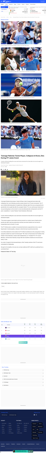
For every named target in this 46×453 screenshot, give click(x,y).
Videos (23, 4)
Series (10, 423)
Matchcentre (19, 432)
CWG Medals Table (12, 414)
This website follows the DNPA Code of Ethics (13, 448)
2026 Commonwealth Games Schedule (10, 379)
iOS (7, 294)
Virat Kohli (5, 376)
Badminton (40, 426)
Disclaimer (18, 444)
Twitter (15, 292)
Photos (19, 4)
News (6, 4)
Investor (23, 444)
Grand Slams (32, 4)
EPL (2, 11)
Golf (33, 429)
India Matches (4, 9)
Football (11, 291)
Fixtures (3, 425)
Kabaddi (34, 432)
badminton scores (28, 291)
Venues (3, 432)
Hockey (34, 426)
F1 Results (35, 291)
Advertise (2, 444)
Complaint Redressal (30, 444)
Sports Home (3, 17)
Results (10, 425)
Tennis (2, 4)
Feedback (13, 444)
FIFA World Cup (4, 414)
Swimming (35, 435)
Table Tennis (35, 438)
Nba (37, 429)
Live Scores (4, 423)
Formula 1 (34, 423)
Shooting (40, 432)
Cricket (7, 291)
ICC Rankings (6, 382)
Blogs (15, 4)
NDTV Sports (40, 291)
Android (3, 294)
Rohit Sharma (6, 385)
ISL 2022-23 (19, 423)
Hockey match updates (20, 291)
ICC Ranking (11, 432)
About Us (8, 444)
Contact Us (3, 446)
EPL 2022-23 (26, 423)
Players (27, 4)
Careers (37, 444)
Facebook (5, 292)
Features (11, 4)
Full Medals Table (23, 342)
